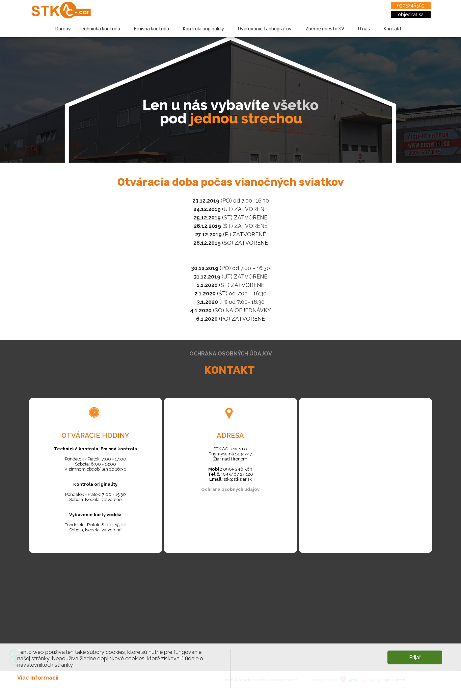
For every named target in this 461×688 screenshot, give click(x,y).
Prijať (415, 657)
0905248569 (411, 5)
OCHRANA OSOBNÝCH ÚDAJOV (230, 353)
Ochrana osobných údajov (230, 489)
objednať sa (411, 14)
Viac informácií (37, 677)
